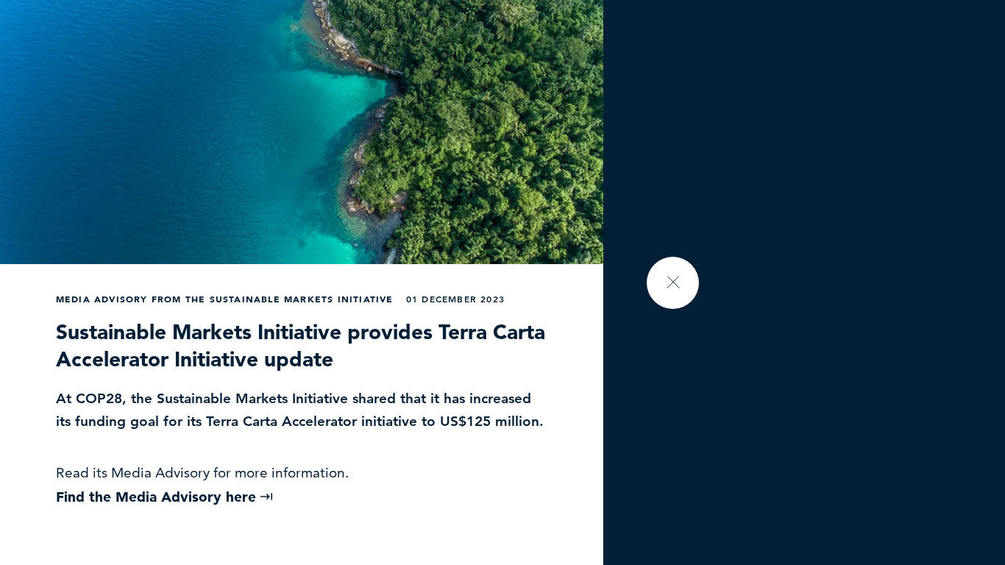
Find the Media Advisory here (158, 496)
